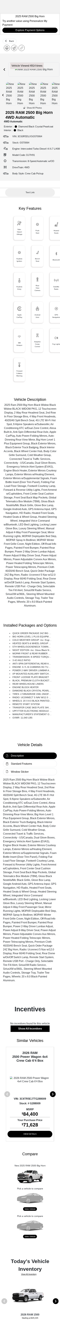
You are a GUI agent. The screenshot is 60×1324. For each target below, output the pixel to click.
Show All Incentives (30, 1028)
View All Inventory (28, 1274)
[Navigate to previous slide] (4, 69)
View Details (29, 1134)
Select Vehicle (30, 1209)
